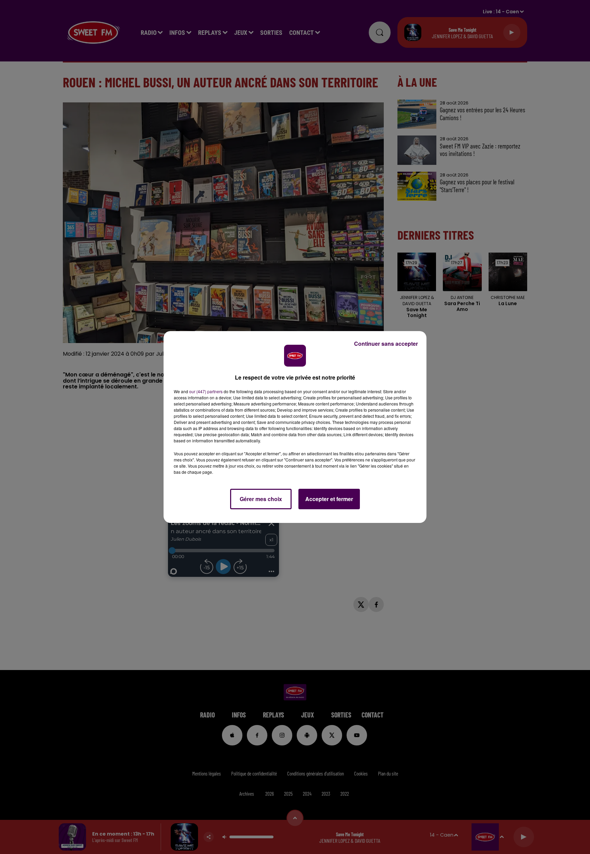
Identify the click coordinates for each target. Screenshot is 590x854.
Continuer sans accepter (386, 343)
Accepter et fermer (329, 499)
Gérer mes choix (261, 499)
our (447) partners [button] (206, 391)
